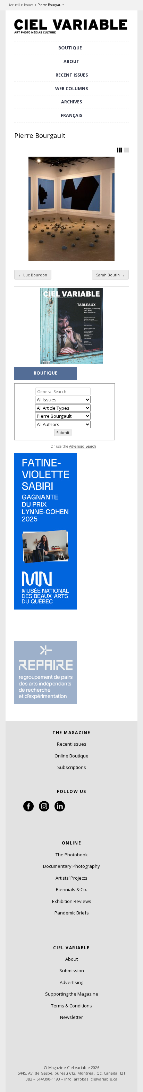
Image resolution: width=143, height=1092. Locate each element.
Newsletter (71, 1017)
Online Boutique (71, 756)
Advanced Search (82, 446)
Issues (28, 4)
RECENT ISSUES (72, 75)
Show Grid (119, 150)
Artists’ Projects (71, 878)
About (71, 61)
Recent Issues (71, 744)
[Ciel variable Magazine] (71, 34)
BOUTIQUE (70, 48)
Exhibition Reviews (71, 901)
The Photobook (72, 854)
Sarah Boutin (110, 274)
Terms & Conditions (71, 1006)
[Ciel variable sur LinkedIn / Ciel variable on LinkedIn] (59, 810)
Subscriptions (71, 767)
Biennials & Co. (71, 889)
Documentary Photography (71, 866)
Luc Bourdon (32, 274)
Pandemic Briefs (71, 913)
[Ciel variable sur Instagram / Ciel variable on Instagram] (44, 810)
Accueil (14, 4)
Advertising (71, 982)
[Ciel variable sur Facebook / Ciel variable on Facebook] (28, 810)
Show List (126, 150)
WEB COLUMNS (71, 89)
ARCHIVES (71, 102)
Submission (71, 970)
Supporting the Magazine (71, 994)
